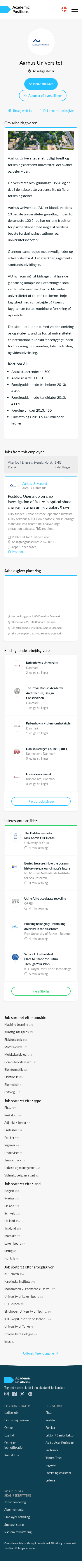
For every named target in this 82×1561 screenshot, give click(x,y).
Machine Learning (18, 1024)
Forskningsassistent (58, 1473)
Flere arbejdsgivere (41, 801)
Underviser (13, 1152)
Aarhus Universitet (34, 483)
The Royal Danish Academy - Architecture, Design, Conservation (45, 693)
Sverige (11, 1198)
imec (9, 1341)
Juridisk (8, 1548)
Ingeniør (11, 1145)
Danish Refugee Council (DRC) (46, 749)
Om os (8, 1427)
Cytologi (12, 1092)
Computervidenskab (20, 1062)
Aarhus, (27, 488)
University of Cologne (20, 1334)
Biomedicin (14, 1084)
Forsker (11, 1137)
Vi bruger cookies (25, 1548)
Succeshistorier (14, 1524)
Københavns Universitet (42, 662)
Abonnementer (14, 1509)
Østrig (10, 1251)
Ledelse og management (22, 1167)
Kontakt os (11, 1455)
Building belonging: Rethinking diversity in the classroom (44, 926)
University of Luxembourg (23, 1296)
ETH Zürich (13, 1304)
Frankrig (11, 1258)
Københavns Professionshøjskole (48, 723)
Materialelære (15, 1047)
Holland (12, 1220)
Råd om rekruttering (17, 1532)
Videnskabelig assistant (21, 1175)
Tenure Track (14, 1160)
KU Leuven (14, 1274)
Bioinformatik (16, 1069)
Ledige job (11, 1412)
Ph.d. (10, 1107)
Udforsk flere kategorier (39, 1353)
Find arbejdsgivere (16, 1420)
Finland (11, 1206)
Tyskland (12, 1228)
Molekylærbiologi (18, 1054)
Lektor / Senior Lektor (60, 1435)
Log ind (9, 1435)
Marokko (12, 1236)
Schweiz (12, 1213)
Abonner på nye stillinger (45, 95)
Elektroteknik (15, 1039)
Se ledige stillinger (41, 84)
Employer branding (17, 1517)
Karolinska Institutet (19, 1281)
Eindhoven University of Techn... (27, 1311)
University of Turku (18, 1326)
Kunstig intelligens (18, 1032)
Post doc (17, 551)
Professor (13, 1130)
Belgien (11, 1191)
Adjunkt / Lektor (17, 1122)
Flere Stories (41, 991)
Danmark (39, 488)
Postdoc (50, 1420)
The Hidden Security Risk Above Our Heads (39, 835)
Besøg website (22, 110)
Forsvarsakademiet (38, 774)
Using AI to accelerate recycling (45, 898)
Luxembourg (14, 1243)
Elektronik (13, 1077)
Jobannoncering (15, 1502)
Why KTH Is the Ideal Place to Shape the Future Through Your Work (41, 959)
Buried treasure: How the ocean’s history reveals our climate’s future (47, 865)
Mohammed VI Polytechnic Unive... (29, 1289)
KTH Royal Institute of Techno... (27, 1319)
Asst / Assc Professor (59, 1442)
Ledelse (50, 1480)
